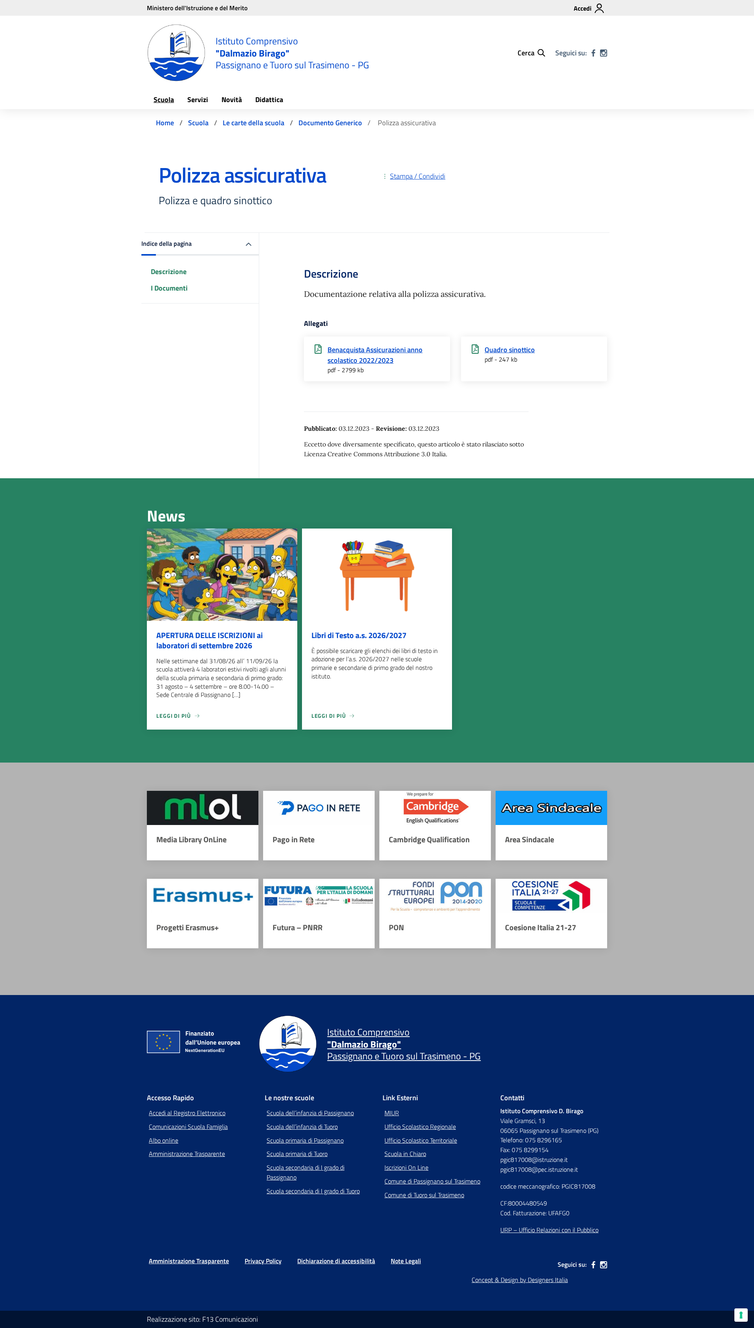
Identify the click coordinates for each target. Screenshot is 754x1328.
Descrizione (169, 272)
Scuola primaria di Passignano (305, 1140)
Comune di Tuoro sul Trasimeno (424, 1195)
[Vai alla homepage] (176, 53)
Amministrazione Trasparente (187, 1153)
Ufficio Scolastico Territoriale (420, 1140)
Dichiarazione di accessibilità (336, 1261)
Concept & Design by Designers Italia (520, 1279)
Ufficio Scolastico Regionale (420, 1126)
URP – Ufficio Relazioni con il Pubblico (549, 1230)
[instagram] (603, 53)
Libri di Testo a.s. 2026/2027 (358, 635)
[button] (200, 244)
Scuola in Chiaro (405, 1153)
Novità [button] (231, 99)
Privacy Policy (263, 1261)
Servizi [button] (197, 99)
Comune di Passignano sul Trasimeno (432, 1181)
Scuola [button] (164, 99)
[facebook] (593, 53)
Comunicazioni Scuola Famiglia (188, 1126)
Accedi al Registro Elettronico (187, 1113)
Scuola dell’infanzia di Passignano (310, 1113)
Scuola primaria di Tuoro (297, 1153)
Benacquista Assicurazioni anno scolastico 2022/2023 (375, 355)
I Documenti (169, 288)
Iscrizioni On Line (406, 1167)
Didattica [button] (269, 99)
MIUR (391, 1113)
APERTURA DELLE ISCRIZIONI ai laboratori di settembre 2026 (209, 640)
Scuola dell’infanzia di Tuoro (302, 1126)
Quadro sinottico (510, 349)
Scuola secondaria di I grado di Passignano (305, 1172)
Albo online (163, 1140)
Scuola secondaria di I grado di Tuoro (313, 1191)
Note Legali (406, 1261)
